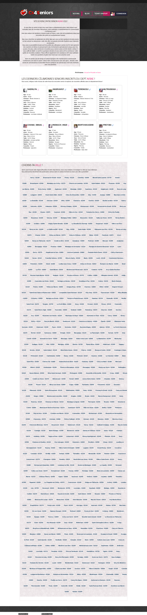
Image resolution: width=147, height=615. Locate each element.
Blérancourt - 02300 (59, 379)
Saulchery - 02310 (91, 189)
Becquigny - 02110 (41, 246)
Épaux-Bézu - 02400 (92, 344)
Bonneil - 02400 (109, 453)
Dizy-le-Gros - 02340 (40, 413)
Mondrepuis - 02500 (96, 574)
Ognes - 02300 (108, 551)
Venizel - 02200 (77, 591)
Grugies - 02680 (76, 396)
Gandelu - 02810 (64, 459)
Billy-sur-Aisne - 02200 (91, 407)
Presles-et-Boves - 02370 (75, 275)
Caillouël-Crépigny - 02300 (105, 425)
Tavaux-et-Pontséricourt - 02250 (77, 298)
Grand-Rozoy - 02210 (104, 448)
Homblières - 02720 (93, 551)
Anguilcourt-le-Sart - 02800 (54, 252)
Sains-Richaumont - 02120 (53, 390)
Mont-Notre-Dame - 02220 (69, 350)
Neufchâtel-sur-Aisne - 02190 (83, 459)
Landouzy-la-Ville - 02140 (66, 465)
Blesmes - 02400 (103, 419)
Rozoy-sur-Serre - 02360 (107, 367)
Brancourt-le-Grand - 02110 (52, 177)
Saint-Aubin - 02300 (84, 229)
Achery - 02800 (112, 482)
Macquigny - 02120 (80, 333)
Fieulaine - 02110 (56, 551)
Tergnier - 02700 (48, 304)
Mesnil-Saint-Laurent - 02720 (102, 177)
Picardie (93, 72)
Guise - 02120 (108, 430)
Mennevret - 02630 (73, 430)
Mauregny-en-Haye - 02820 (74, 315)
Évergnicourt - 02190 (58, 471)
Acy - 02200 (35, 315)
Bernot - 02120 (36, 333)
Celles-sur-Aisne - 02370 (39, 471)
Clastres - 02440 (96, 356)
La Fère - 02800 (41, 269)
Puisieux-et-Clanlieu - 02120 (42, 442)
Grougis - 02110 (65, 333)
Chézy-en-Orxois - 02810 (88, 264)
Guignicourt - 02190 (107, 189)
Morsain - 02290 (108, 241)
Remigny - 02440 (87, 471)
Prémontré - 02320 (37, 356)
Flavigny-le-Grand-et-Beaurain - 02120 (101, 246)
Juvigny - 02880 (105, 195)
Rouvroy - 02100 (36, 402)
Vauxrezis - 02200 (77, 476)
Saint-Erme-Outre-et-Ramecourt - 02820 (43, 292)
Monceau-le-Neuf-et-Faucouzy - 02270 (52, 407)
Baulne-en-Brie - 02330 (110, 200)
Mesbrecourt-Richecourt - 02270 (77, 269)
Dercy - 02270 (37, 252)
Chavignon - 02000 (49, 459)
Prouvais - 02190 (114, 183)
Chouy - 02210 (108, 442)
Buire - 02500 (89, 540)
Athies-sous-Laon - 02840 (84, 338)
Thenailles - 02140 (79, 453)
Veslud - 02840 (74, 379)
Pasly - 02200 (53, 586)
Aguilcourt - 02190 (61, 189)
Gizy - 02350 (70, 229)
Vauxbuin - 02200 (94, 488)
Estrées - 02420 (94, 200)
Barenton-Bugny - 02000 (88, 327)
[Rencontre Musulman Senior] (90, 89)
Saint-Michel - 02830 (56, 269)
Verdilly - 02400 (50, 453)
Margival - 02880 (35, 534)
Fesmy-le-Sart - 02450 (91, 511)
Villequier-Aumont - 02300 (109, 275)
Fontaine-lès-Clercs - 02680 (95, 212)
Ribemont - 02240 (35, 390)
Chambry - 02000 (83, 177)
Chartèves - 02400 (102, 528)
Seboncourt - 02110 (88, 563)
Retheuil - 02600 (75, 511)
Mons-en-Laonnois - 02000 (105, 471)
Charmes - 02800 (90, 287)
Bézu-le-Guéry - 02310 (73, 258)
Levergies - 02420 (79, 488)
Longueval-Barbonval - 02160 (40, 574)
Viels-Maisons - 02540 (80, 499)
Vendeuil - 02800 (76, 310)
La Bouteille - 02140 (36, 200)
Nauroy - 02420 (50, 448)
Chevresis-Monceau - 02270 (39, 425)
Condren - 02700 (97, 269)
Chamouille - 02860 (112, 574)
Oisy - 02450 (92, 195)
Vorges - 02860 (38, 396)
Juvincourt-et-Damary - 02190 (100, 580)
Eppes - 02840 (63, 476)
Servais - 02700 (113, 333)
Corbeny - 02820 (107, 511)
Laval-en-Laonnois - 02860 (75, 252)
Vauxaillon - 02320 (86, 528)
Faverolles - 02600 (61, 310)
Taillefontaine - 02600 (73, 390)
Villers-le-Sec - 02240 (76, 212)
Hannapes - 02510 (104, 563)
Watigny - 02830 (109, 488)
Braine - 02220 (90, 396)
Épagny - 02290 (39, 517)
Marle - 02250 (88, 258)
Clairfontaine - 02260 (53, 356)
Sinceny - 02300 (52, 218)
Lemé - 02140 (100, 258)
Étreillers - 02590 (93, 442)
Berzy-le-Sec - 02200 (36, 229)
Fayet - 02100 (68, 505)
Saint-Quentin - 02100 (45, 540)
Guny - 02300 (87, 390)
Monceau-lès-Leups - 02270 (44, 499)
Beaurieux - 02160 (37, 218)
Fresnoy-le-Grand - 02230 (104, 390)
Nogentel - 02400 (35, 482)
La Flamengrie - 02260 (97, 333)
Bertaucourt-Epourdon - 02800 (44, 465)
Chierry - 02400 (86, 350)
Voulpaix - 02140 (58, 275)
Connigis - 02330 (39, 430)
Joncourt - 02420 (52, 200)
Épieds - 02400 (106, 321)
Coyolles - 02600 (106, 476)
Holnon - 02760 (111, 505)
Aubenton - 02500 (51, 206)
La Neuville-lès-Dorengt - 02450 (82, 223)
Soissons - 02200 (36, 206)
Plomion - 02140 (110, 436)
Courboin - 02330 (36, 453)
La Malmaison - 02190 (104, 338)
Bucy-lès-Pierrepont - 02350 (64, 557)
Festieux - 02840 (56, 246)
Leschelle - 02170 (42, 551)
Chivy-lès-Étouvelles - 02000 (75, 195)
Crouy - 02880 (114, 373)
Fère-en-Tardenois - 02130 (74, 551)
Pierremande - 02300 (38, 586)
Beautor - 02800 (100, 494)
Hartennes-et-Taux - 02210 (95, 315)
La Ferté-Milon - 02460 (64, 304)
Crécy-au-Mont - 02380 (104, 361)
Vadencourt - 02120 (74, 425)
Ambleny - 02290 (39, 436)
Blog (87, 13)
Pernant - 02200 (93, 304)
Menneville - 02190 (95, 453)
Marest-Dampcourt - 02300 (107, 396)
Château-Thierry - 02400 (47, 476)
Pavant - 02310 (41, 384)
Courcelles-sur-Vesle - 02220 (44, 281)
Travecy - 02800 (53, 517)
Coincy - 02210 (103, 281)
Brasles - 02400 (109, 402)
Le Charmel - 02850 (112, 356)
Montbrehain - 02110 (71, 563)
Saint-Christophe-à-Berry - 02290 (103, 522)
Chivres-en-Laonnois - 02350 (78, 183)
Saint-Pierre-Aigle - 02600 (43, 310)
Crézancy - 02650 (36, 298)
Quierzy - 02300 (105, 327)
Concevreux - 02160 (74, 482)
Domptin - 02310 (76, 540)
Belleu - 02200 (107, 407)
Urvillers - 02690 (39, 223)
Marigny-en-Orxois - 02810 (55, 298)
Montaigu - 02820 (76, 189)
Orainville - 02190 (112, 298)
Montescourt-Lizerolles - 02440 (57, 396)
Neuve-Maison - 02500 (37, 373)
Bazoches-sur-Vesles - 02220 (52, 315)
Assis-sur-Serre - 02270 (100, 557)
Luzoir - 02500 (56, 563)
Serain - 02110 (37, 258)
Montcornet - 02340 (63, 499)
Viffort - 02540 (104, 287)
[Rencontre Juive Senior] (43, 125)
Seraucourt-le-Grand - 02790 (107, 206)
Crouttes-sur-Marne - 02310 (60, 413)
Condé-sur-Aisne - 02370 (41, 379)
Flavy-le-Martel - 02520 (51, 321)
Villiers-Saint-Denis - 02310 (105, 459)
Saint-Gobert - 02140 (50, 350)
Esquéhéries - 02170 (37, 505)
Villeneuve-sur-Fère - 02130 (104, 229)
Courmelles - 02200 (78, 413)
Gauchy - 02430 (42, 580)
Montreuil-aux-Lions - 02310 (88, 545)
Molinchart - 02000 (82, 522)
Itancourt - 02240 (96, 505)
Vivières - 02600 (92, 476)
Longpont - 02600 (36, 195)
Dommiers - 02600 (79, 442)
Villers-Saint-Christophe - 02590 (69, 448)
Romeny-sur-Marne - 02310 (55, 402)
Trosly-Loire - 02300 (53, 505)
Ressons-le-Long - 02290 (43, 557)
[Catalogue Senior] (76, 126)
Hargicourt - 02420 (102, 223)
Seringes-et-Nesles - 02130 (66, 281)
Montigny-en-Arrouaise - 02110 (75, 246)
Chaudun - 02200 (109, 379)
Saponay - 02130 (97, 298)
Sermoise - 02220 (70, 327)
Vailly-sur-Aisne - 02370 (104, 218)
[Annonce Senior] (75, 90)
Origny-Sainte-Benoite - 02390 (58, 223)
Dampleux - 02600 (78, 241)
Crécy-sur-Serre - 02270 (70, 517)
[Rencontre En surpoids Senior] (68, 125)
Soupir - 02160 (113, 568)
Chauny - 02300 (40, 235)
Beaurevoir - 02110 (58, 425)
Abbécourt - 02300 (109, 344)
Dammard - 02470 (74, 407)
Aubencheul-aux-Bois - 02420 (68, 361)
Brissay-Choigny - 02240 (69, 206)
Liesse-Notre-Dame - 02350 (91, 379)
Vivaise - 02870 (45, 212)
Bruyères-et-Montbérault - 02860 (43, 528)
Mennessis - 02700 (64, 488)
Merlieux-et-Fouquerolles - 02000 (40, 568)
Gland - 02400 (50, 264)
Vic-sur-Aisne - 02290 (39, 511)
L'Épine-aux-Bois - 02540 (63, 568)
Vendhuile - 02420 (61, 540)
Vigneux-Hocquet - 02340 (58, 511)
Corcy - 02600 (112, 315)
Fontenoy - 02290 (87, 361)
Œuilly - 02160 (81, 586)
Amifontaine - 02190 (50, 367)
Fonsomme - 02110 (104, 384)
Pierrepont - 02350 (94, 402)
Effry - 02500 (65, 200)
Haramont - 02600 (48, 488)
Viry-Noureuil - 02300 (54, 522)
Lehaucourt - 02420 (72, 436)
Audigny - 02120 (37, 344)
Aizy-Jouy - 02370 (91, 292)
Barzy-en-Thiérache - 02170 (41, 241)
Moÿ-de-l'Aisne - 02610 (98, 499)
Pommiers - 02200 (36, 264)
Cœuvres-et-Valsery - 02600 (88, 321)
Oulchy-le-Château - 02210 (91, 430)
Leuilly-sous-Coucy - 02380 (67, 264)
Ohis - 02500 (50, 344)
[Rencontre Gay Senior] (113, 125)
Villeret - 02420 (35, 367)
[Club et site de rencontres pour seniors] (37, 8)
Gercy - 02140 (35, 177)
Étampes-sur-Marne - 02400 (109, 264)
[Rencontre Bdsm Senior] (75, 128)
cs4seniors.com (23, 614)
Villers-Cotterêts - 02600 (97, 568)
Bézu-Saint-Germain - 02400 (57, 373)
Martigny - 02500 (63, 344)
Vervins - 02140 (35, 350)
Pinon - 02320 (68, 534)
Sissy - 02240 (79, 304)
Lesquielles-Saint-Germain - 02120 (70, 292)
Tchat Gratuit (101, 13)
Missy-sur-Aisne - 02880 (57, 384)
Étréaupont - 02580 (76, 373)
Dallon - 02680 (50, 545)
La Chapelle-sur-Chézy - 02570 (54, 482)
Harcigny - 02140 (82, 505)
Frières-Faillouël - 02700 (72, 419)
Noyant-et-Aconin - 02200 (66, 494)
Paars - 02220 (56, 327)
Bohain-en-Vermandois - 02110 (63, 574)
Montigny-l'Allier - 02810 (69, 218)
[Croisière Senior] (101, 90)
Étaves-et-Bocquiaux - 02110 (69, 367)
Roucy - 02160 (68, 356)
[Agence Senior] (25, 90)
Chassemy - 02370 (40, 419)
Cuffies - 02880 (92, 275)
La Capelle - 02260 (106, 465)
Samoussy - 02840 (50, 333)
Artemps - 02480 (54, 419)
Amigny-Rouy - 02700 (74, 287)
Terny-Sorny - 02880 (44, 189)
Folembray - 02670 (91, 310)
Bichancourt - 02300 (95, 413)
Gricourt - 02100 (88, 419)
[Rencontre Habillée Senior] (38, 89)
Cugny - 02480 (74, 384)
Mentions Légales (47, 614)
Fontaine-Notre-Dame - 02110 (97, 252)
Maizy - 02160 (93, 235)
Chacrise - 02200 (106, 310)
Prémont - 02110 (82, 356)
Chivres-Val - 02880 (48, 361)
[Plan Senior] (51, 126)
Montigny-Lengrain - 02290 (76, 402)
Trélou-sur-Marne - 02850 (55, 287)
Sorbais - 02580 (64, 453)
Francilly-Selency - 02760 (53, 258)
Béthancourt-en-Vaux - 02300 (67, 528)
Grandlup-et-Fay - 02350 (87, 281)
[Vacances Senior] (101, 126)
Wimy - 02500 (81, 574)
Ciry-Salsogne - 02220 (61, 442)
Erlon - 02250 (38, 522)
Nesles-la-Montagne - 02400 (87, 465)
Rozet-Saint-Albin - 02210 (53, 195)
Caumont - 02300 (59, 212)
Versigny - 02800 (82, 557)
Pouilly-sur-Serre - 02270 (59, 580)
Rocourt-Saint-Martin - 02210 (39, 275)
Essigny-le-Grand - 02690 (109, 534)
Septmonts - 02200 (107, 545)
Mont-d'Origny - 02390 (56, 430)
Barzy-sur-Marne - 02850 (52, 534)
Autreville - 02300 (67, 586)
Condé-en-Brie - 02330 (61, 241)
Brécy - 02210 (36, 321)
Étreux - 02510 (106, 304)
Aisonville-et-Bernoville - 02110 (96, 373)
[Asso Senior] (25, 126)
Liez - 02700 (35, 488)
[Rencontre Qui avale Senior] (117, 89)
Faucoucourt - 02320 (107, 292)
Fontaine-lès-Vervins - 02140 (39, 563)
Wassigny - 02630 (66, 338)
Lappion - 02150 (88, 448)
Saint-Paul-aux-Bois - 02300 (98, 586)
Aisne (99, 72)
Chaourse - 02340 (79, 200)
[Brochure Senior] (50, 90)
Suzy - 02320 (68, 522)
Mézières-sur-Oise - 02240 (67, 545)
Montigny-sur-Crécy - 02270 (56, 183)
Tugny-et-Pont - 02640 (55, 436)
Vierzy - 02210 (88, 425)
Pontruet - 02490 (93, 241)
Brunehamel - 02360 (36, 183)
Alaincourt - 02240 (42, 327)
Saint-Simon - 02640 (84, 494)
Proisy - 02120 (69, 177)
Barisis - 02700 (78, 344)
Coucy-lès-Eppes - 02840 (79, 580)
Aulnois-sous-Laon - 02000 (106, 540)
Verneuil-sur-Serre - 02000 (48, 338)
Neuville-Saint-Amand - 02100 (91, 517)
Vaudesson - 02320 (69, 321)
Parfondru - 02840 (88, 384)
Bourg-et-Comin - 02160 (103, 350)
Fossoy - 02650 (74, 471)
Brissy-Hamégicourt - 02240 (92, 436)
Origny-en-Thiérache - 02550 (94, 482)
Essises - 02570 (80, 568)
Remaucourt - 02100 (87, 206)
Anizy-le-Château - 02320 (77, 235)
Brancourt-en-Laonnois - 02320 (87, 534)
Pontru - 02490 (38, 287)
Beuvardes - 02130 (86, 218)
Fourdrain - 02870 (107, 235)
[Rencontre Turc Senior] (65, 89)
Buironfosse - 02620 (47, 494)
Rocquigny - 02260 (89, 367)
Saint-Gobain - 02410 (98, 183)
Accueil (76, 13)
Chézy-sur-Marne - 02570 (57, 235)
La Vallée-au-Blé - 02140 (55, 229)
